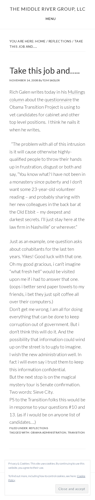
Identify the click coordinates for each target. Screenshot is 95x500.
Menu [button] (51, 19)
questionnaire (58, 99)
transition (76, 432)
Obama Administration (48, 432)
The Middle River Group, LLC (48, 9)
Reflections (38, 428)
